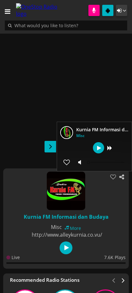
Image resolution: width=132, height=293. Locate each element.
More (75, 228)
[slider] (106, 162)
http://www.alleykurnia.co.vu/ (67, 234)
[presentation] (123, 279)
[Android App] (107, 10)
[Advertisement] (66, 98)
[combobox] (65, 25)
